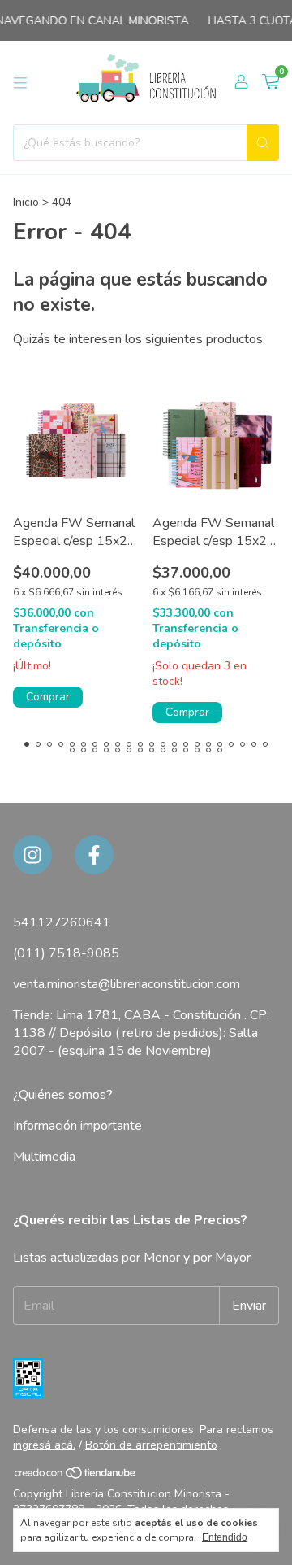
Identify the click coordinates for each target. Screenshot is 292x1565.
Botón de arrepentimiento (151, 1445)
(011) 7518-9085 (66, 953)
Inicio (26, 202)
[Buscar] (263, 142)
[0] (270, 83)
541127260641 (61, 922)
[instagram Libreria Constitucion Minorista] (32, 854)
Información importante (77, 1126)
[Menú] (20, 83)
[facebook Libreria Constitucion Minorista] (94, 854)
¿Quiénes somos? (63, 1095)
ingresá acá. (44, 1445)
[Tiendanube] (76, 1476)
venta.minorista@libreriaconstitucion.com (126, 984)
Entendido (224, 1537)
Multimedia (44, 1157)
